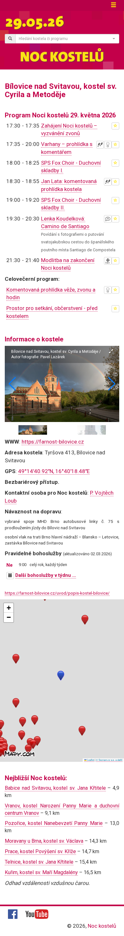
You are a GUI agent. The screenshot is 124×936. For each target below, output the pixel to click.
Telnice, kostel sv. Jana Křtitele (39, 862)
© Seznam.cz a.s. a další (109, 759)
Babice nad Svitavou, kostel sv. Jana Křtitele (55, 788)
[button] (111, 384)
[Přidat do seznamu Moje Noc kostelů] (115, 125)
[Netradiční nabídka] (108, 144)
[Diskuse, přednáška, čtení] (108, 219)
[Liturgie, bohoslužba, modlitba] (108, 261)
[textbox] (65, 39)
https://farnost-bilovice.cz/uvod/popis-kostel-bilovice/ (57, 593)
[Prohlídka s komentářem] (100, 144)
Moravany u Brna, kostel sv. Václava (44, 841)
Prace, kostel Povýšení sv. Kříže (40, 851)
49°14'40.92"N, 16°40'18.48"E (54, 471)
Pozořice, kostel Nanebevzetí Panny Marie (54, 823)
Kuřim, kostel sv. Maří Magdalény (41, 872)
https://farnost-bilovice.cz (53, 441)
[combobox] (67, 38)
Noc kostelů (102, 926)
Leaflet (90, 759)
